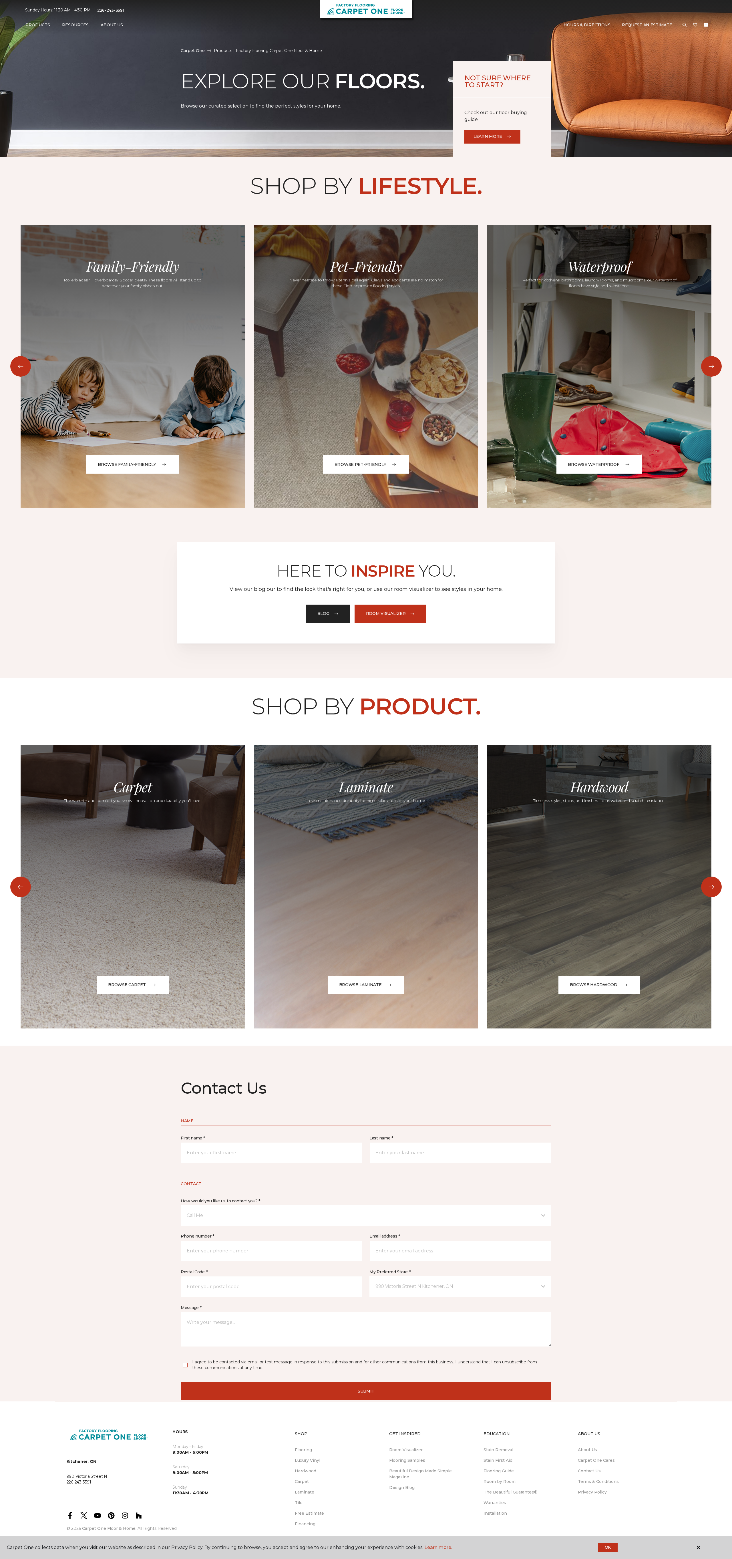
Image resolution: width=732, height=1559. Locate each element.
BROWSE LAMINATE (360, 984)
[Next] (711, 366)
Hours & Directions (587, 24)
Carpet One (193, 50)
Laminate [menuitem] (304, 1492)
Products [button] (37, 24)
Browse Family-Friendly (127, 464)
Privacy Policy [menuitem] (592, 1492)
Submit (366, 1391)
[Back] (20, 366)
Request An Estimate (647, 24)
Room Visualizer (386, 613)
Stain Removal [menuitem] (498, 1449)
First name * (193, 1138)
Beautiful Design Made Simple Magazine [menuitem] (420, 1473)
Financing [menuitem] (305, 1523)
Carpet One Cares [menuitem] (596, 1460)
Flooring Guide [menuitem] (499, 1470)
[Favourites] (695, 25)
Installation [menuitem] (495, 1513)
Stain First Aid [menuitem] (498, 1460)
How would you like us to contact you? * (220, 1201)
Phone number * (197, 1236)
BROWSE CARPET (127, 984)
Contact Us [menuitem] (589, 1470)
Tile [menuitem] (299, 1502)
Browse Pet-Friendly (360, 464)
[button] (684, 25)
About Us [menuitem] (587, 1449)
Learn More (488, 136)
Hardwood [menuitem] (305, 1470)
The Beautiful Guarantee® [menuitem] (511, 1492)
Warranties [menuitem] (495, 1502)
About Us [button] (112, 24)
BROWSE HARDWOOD (593, 984)
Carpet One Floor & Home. (109, 1528)
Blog (323, 613)
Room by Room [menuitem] (500, 1481)
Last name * (381, 1138)
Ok (608, 1547)
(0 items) (706, 25)
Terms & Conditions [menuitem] (598, 1481)
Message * (191, 1308)
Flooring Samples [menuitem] (407, 1460)
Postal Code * (194, 1272)
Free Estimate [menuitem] (309, 1513)
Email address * (384, 1236)
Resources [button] (75, 24)
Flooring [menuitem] (303, 1449)
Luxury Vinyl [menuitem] (307, 1460)
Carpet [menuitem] (302, 1481)
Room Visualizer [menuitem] (406, 1449)
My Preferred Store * (389, 1272)
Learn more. (438, 1547)
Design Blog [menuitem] (402, 1487)
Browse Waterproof (593, 464)
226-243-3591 (110, 10)
